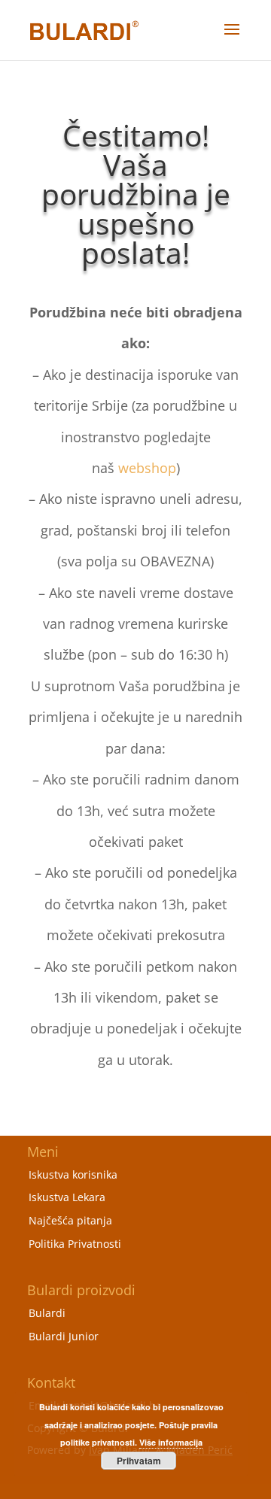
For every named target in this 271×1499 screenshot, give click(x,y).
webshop (147, 468)
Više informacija (170, 1442)
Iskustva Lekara (67, 1197)
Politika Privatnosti (75, 1244)
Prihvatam (139, 1460)
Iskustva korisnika (73, 1174)
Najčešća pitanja (70, 1220)
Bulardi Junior (64, 1336)
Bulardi (47, 1313)
